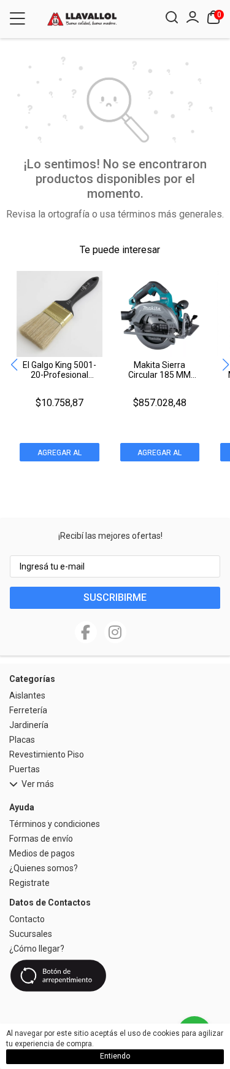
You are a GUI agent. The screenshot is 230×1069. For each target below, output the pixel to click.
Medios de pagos (42, 853)
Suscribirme (115, 597)
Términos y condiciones (54, 824)
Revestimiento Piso (46, 754)
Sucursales (30, 934)
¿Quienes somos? (43, 868)
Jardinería (28, 725)
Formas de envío (41, 838)
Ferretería (28, 710)
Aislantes (27, 695)
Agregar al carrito (59, 454)
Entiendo (115, 1056)
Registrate (29, 883)
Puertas (24, 769)
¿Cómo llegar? (36, 948)
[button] (225, 365)
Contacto (27, 919)
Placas (22, 739)
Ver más (37, 784)
